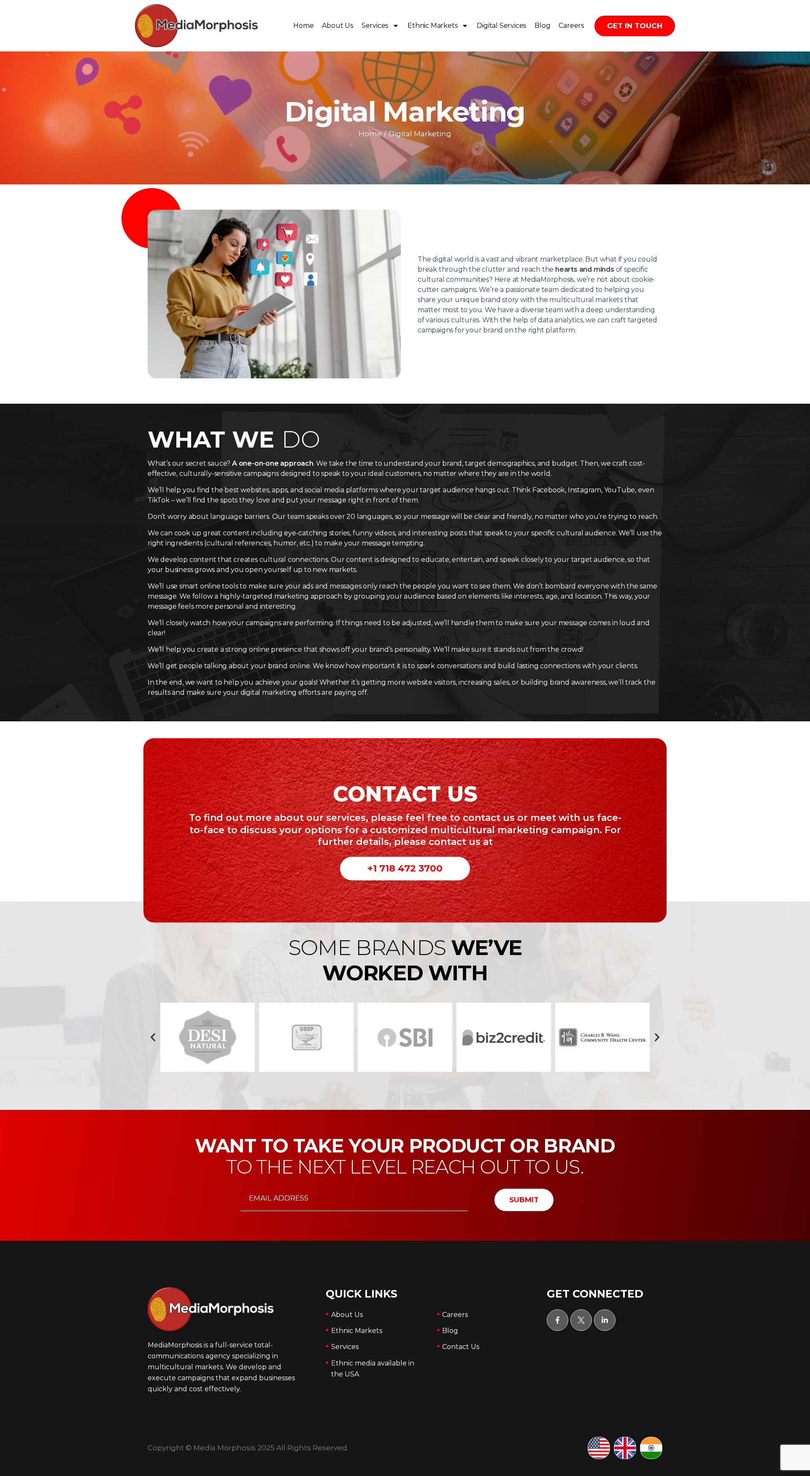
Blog (542, 26)
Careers (571, 26)
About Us (337, 26)
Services (375, 26)
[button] (153, 1037)
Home (303, 26)
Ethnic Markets (432, 26)
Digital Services (501, 26)
